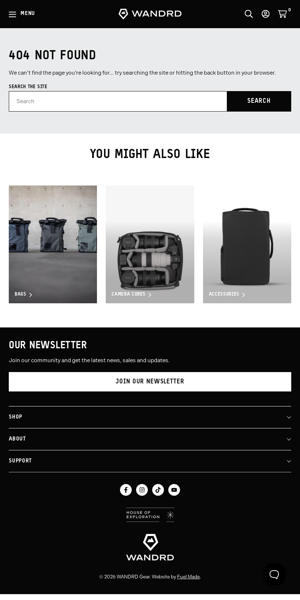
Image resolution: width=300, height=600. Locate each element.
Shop (15, 417)
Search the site (28, 87)
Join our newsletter (150, 382)
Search (259, 101)
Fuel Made (188, 577)
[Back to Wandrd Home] (150, 547)
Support (20, 461)
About (17, 439)
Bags (20, 294)
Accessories (224, 294)
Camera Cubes (129, 294)
